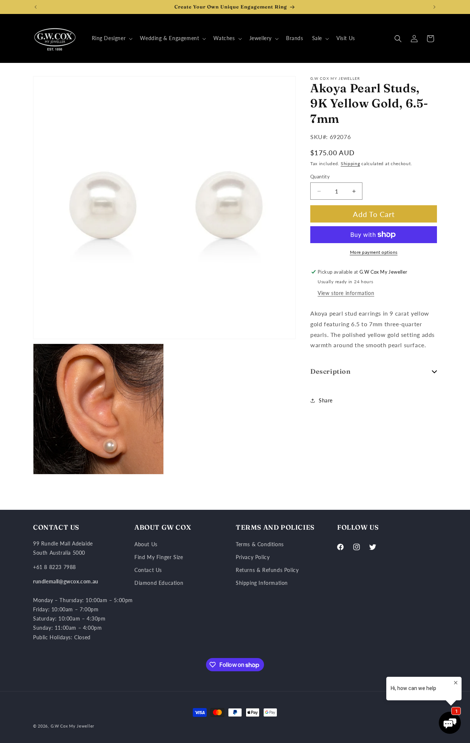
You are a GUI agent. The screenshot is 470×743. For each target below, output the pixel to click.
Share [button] (326, 400)
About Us (146, 544)
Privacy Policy (253, 557)
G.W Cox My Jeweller (72, 726)
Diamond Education (158, 583)
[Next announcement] (434, 7)
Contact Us (148, 570)
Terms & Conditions (260, 544)
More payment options (374, 252)
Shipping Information (262, 583)
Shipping (350, 164)
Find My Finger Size (158, 557)
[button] (111, 38)
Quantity (320, 176)
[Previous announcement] (36, 7)
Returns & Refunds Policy (267, 570)
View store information (346, 293)
